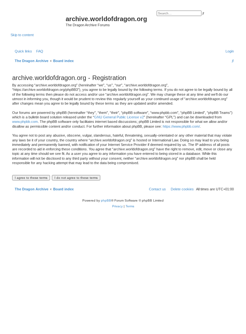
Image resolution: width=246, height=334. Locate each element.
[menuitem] (38, 51)
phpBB (106, 200)
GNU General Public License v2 (119, 117)
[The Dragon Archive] (38, 21)
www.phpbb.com (25, 121)
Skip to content (22, 35)
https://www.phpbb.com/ (181, 126)
